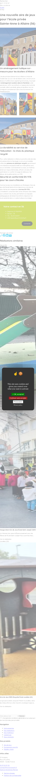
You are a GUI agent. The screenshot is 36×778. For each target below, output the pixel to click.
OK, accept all (19, 394)
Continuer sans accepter (18, 398)
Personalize (18, 402)
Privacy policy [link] (18, 405)
